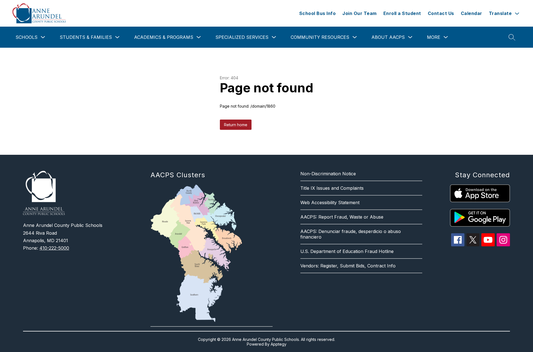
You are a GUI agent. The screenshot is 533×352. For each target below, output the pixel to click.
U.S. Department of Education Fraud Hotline (347, 251)
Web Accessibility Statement (329, 202)
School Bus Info (317, 13)
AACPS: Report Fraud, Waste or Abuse (341, 217)
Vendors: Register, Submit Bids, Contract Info (348, 266)
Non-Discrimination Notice (328, 173)
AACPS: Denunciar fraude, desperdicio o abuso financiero (350, 234)
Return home (235, 124)
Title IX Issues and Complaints (332, 188)
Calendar (471, 13)
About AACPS (388, 37)
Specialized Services (241, 37)
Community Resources (320, 37)
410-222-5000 (54, 248)
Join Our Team (359, 13)
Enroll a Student (402, 13)
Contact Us (441, 13)
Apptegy (278, 344)
